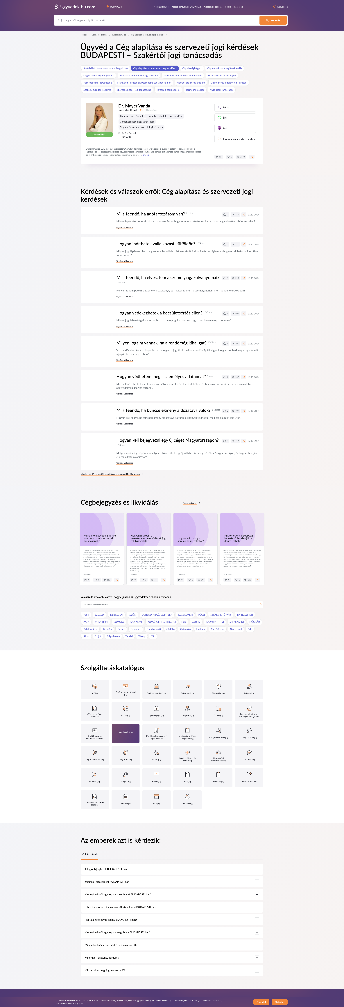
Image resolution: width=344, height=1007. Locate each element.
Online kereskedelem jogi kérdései (229, 82)
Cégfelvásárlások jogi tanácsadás (224, 68)
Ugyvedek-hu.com (77, 6)
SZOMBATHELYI (215, 621)
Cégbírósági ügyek (192, 68)
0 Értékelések (151, 110)
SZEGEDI (100, 614)
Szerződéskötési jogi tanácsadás (134, 89)
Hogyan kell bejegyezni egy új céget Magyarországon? (167, 440)
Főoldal (84, 35)
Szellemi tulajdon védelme (97, 89)
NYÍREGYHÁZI (245, 614)
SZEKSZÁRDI (237, 621)
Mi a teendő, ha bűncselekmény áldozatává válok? (163, 410)
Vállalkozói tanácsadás (221, 89)
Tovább (145, 154)
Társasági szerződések (168, 89)
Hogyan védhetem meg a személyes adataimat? (161, 376)
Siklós (86, 636)
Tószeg (142, 636)
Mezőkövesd (217, 629)
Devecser (136, 629)
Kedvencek (282, 6)
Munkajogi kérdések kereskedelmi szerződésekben (144, 82)
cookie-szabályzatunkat (181, 1000)
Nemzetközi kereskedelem (191, 82)
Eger (183, 621)
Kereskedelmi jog (119, 35)
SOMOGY (119, 621)
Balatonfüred (90, 629)
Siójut (98, 636)
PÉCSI (201, 614)
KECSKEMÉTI (185, 614)
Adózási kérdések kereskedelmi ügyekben (105, 68)
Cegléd (121, 629)
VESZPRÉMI (101, 621)
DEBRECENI (116, 614)
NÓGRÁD (254, 621)
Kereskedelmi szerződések (97, 82)
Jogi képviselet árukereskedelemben (183, 75)
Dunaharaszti (154, 629)
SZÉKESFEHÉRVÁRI (221, 614)
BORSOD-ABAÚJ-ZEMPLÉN (157, 614)
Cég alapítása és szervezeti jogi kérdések (155, 68)
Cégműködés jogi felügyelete (98, 75)
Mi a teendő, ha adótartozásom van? (150, 213)
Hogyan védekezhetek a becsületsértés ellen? (159, 312)
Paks (250, 629)
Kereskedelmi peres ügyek (222, 75)
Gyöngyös (185, 629)
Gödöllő (170, 629)
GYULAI (196, 621)
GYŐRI (132, 614)
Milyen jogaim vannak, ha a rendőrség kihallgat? (161, 342)
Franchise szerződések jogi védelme (139, 75)
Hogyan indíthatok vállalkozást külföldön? (155, 243)
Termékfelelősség (195, 89)
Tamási (129, 636)
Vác (153, 636)
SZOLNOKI (136, 621)
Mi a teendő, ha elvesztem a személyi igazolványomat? (168, 277)
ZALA (86, 621)
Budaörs (107, 629)
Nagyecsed (236, 629)
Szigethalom (113, 636)
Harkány (200, 629)
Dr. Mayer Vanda (134, 105)
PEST (86, 614)
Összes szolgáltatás (99, 35)
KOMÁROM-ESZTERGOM (162, 621)
